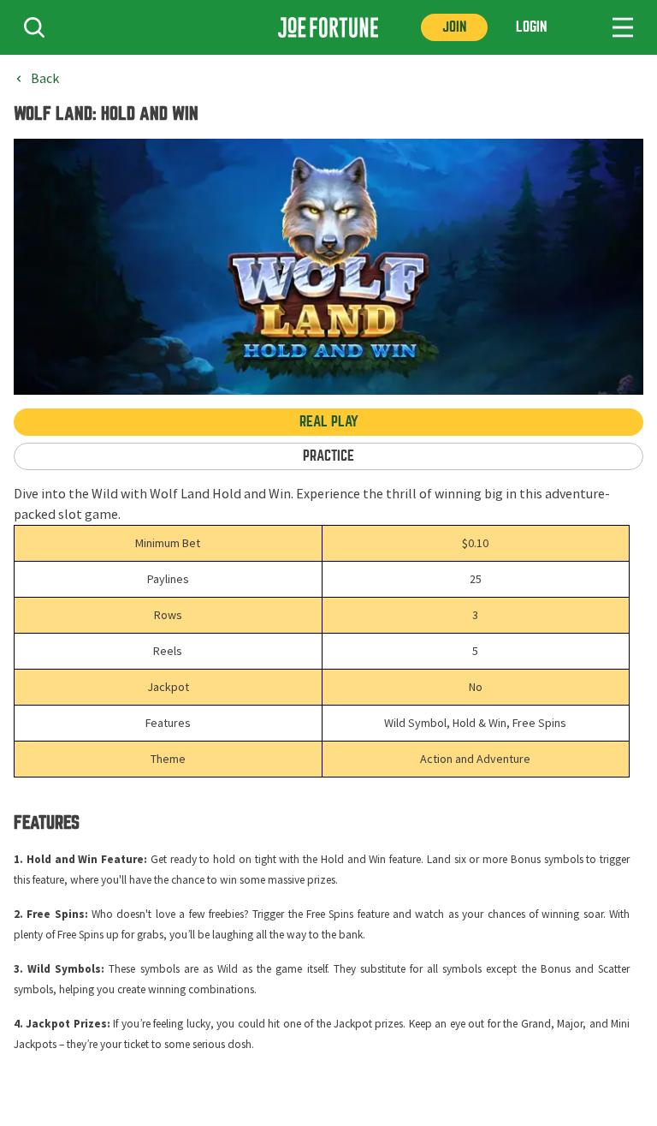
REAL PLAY (328, 421)
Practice (328, 456)
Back (45, 78)
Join (454, 27)
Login (531, 27)
